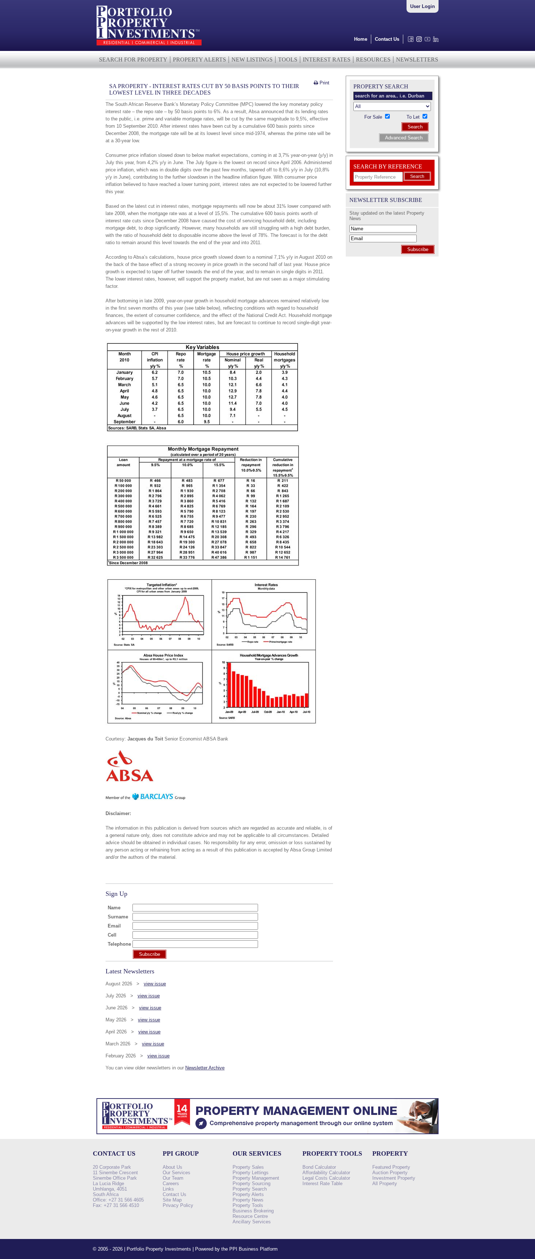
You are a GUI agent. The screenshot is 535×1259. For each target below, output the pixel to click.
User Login (422, 6)
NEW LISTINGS (252, 59)
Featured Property (391, 1167)
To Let (414, 117)
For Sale (374, 117)
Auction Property (390, 1172)
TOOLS (287, 59)
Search (415, 127)
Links (168, 1189)
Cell (112, 935)
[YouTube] (426, 40)
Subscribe (417, 249)
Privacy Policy (178, 1205)
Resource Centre (250, 1216)
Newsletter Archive (205, 1068)
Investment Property (393, 1178)
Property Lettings (251, 1172)
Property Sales (248, 1167)
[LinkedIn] (434, 40)
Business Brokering (253, 1211)
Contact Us (387, 39)
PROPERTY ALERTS (199, 59)
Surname (118, 917)
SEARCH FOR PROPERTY (133, 59)
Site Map (172, 1200)
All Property (384, 1183)
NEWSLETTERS (417, 59)
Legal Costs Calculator (326, 1178)
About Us (172, 1167)
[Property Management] (267, 1136)
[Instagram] (417, 40)
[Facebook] (409, 40)
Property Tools (248, 1205)
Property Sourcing (251, 1183)
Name (114, 907)
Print (323, 83)
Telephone (119, 944)
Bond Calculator (319, 1167)
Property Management (256, 1178)
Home (360, 39)
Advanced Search (404, 137)
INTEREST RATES (326, 59)
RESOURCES (373, 59)
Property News (248, 1200)
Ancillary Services (252, 1221)
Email (114, 926)
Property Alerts (248, 1194)
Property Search (250, 1189)
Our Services (176, 1172)
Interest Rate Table (322, 1183)
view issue (155, 983)
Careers (171, 1183)
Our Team (173, 1178)
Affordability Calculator (326, 1172)
